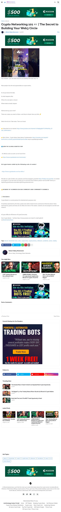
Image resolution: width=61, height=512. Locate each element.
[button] (2, 2)
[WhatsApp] (22, 245)
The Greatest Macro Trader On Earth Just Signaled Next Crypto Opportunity (30, 384)
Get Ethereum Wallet (52, 503)
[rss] (37, 494)
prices (50, 240)
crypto (18, 458)
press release (7, 461)
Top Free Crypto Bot (27, 507)
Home (2, 21)
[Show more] (32, 245)
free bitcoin (40, 458)
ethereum (39, 240)
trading (55, 240)
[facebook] (23, 494)
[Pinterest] (25, 245)
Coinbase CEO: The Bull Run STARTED (9, 420)
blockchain (11, 458)
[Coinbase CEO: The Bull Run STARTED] (9, 414)
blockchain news (13, 240)
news (46, 458)
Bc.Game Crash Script (14, 507)
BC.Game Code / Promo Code (30, 509)
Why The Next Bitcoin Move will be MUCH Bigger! (49, 276)
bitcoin (7, 21)
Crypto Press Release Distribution (15, 505)
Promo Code (49, 507)
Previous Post (5, 316)
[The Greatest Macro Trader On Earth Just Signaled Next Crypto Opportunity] (6, 386)
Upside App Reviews (49, 505)
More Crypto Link (38, 505)
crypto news (25, 240)
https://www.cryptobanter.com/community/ (14, 157)
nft (51, 458)
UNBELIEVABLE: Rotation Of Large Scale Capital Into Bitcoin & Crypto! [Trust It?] (30, 276)
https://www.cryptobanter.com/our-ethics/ (13, 171)
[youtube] (30, 494)
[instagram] (34, 494)
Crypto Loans (28, 505)
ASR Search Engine (39, 507)
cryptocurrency (33, 240)
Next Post (56, 316)
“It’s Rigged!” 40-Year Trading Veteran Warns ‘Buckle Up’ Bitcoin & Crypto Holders (32, 391)
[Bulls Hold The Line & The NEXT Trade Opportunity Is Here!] (6, 400)
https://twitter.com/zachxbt (46, 178)
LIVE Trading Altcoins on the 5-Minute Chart (10, 275)
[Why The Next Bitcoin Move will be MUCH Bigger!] (50, 267)
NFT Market (29, 503)
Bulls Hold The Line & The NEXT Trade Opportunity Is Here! (26, 398)
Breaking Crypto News (39, 503)
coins (19, 240)
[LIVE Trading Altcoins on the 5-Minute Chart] (10, 267)
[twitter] (27, 494)
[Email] (28, 245)
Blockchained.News (8, 220)
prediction (45, 240)
